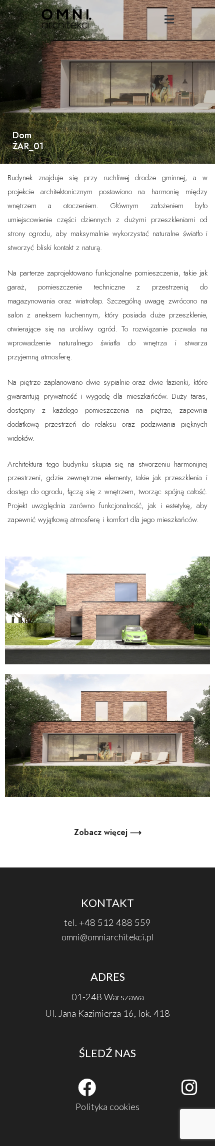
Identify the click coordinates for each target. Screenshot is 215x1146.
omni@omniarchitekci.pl (108, 936)
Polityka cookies (108, 1106)
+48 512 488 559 (115, 922)
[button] (169, 19)
